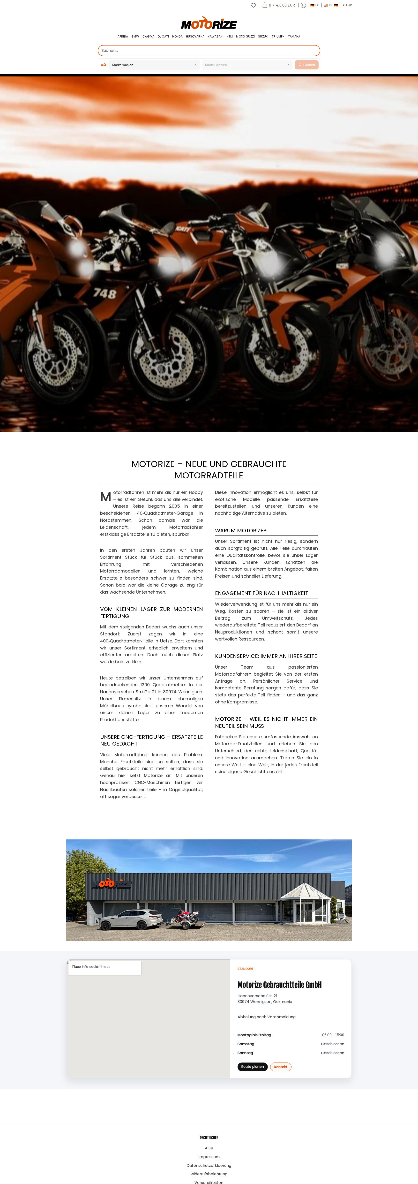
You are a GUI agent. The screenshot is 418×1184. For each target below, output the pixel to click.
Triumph (278, 36)
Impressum (209, 1157)
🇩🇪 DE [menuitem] (315, 5)
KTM (230, 36)
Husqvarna (195, 36)
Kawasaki (215, 36)
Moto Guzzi (245, 36)
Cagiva (148, 36)
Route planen (252, 1066)
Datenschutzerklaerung (209, 1165)
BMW (135, 36)
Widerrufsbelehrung (208, 1174)
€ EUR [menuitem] (347, 5)
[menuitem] (279, 5)
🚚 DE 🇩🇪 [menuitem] (331, 5)
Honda (177, 36)
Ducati (163, 36)
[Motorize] (209, 22)
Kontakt (280, 1066)
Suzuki (263, 36)
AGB (209, 1148)
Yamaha (294, 36)
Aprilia (123, 36)
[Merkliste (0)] (253, 5)
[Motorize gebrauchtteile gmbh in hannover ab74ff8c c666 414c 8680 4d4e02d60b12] (209, 890)
